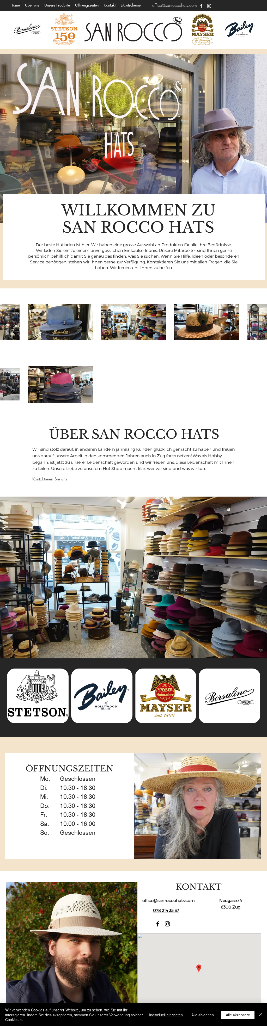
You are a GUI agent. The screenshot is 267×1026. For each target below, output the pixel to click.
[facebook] (201, 6)
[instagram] (209, 6)
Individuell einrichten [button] (166, 1014)
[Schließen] (261, 1015)
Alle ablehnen (202, 1014)
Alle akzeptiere (238, 1014)
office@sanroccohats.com (174, 5)
